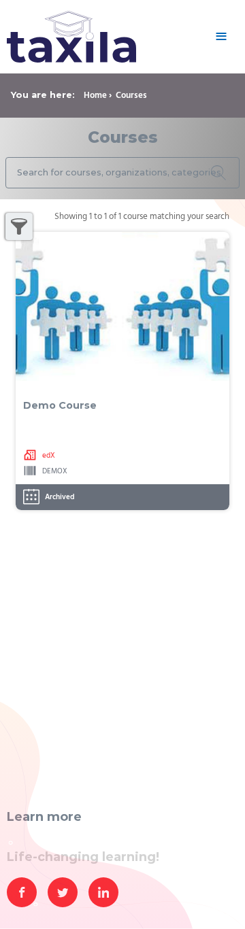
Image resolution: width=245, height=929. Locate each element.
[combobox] (122, 173)
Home (95, 95)
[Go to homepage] (105, 37)
